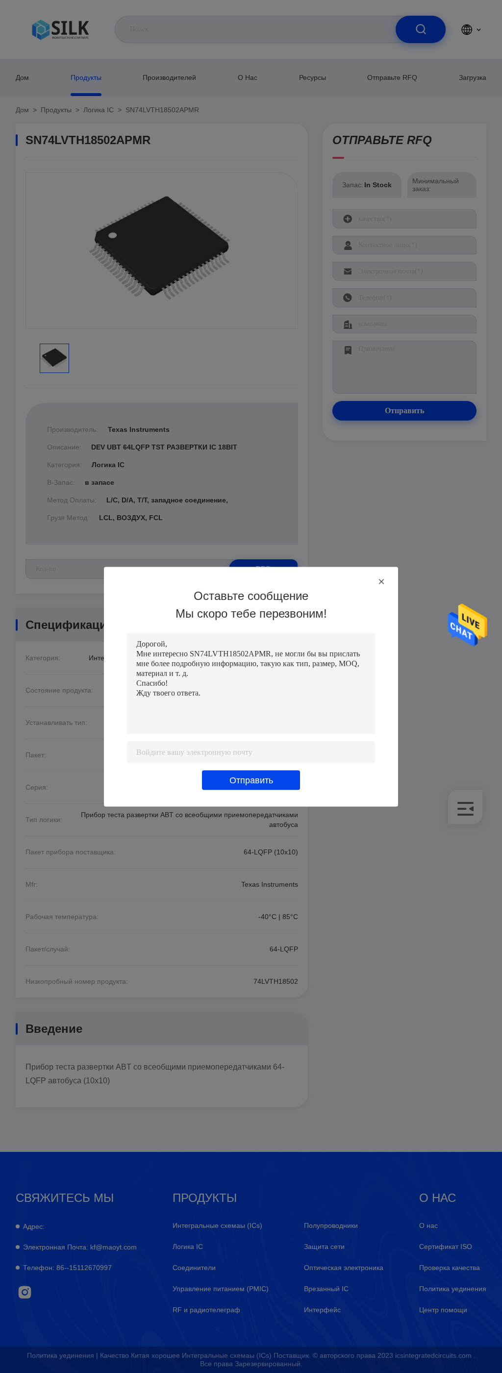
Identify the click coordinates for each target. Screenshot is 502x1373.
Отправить (251, 780)
